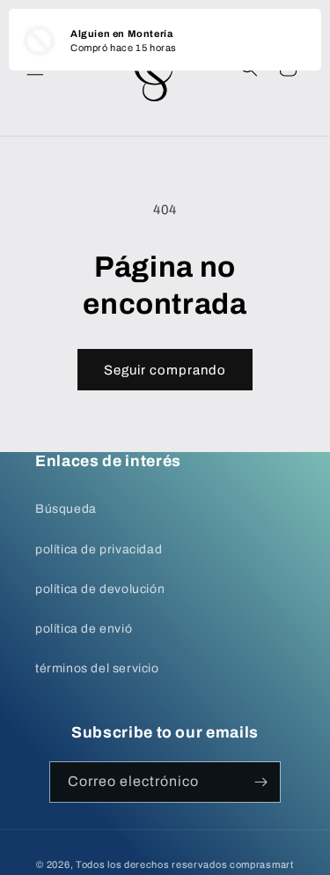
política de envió (83, 628)
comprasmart (262, 864)
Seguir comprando (165, 370)
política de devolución (100, 589)
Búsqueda (66, 508)
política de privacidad (98, 549)
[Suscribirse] (260, 782)
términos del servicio (97, 668)
